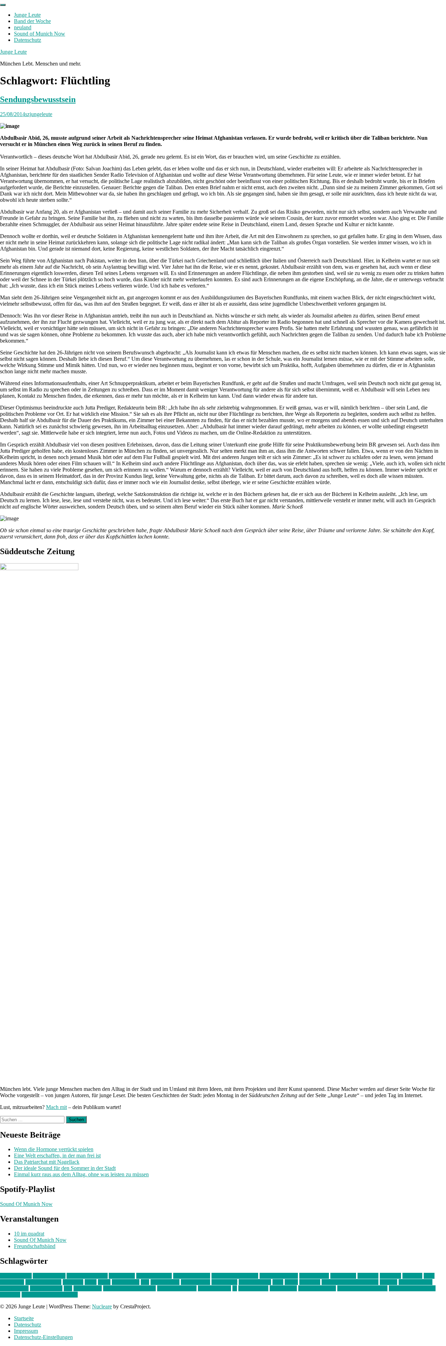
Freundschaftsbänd (34, 1246)
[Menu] (3, 5)
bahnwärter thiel (154, 1276)
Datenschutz (27, 40)
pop (68, 1288)
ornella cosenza (415, 1282)
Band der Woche (32, 21)
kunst (91, 1282)
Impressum (26, 1331)
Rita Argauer (88, 1288)
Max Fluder (224, 1282)
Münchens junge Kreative (350, 1282)
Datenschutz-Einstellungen (43, 1337)
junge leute (12, 1282)
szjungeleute (38, 114)
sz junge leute (253, 1288)
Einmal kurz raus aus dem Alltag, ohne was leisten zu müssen (81, 1174)
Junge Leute (27, 15)
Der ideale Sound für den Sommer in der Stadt (65, 1168)
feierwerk (367, 1276)
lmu (145, 1282)
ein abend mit (314, 1276)
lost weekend (165, 1282)
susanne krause (214, 1288)
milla (277, 1282)
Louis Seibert (195, 1282)
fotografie (390, 1276)
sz (234, 1288)
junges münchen (43, 1282)
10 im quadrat (29, 1234)
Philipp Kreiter (46, 1288)
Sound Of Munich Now (26, 1204)
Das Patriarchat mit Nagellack (46, 1162)
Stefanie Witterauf (177, 1288)
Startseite (24, 1318)
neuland (22, 27)
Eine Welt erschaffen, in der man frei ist (57, 1155)
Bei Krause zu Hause (235, 1276)
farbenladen (343, 1276)
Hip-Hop (412, 1276)
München (309, 1282)
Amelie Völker (49, 1276)
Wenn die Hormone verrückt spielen (53, 1149)
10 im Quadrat (16, 1276)
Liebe (104, 1282)
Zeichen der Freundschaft (50, 1295)
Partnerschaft (14, 1288)
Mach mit (56, 1107)
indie (429, 1276)
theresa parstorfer (317, 1288)
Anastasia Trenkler (87, 1276)
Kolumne (73, 1282)
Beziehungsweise (279, 1276)
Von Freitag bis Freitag (362, 1288)
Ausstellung (122, 1276)
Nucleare (102, 1306)
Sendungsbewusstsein (38, 99)
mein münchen (255, 1282)
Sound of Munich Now (39, 34)
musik (291, 1282)
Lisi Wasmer (125, 1282)
